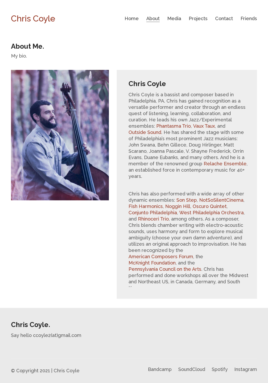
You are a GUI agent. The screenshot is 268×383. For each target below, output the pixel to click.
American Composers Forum (161, 256)
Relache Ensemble (225, 163)
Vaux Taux (204, 126)
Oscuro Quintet (210, 206)
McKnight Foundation (152, 263)
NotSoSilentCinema (221, 200)
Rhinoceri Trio (153, 219)
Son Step (186, 200)
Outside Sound (145, 132)
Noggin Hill (177, 206)
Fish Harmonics (146, 206)
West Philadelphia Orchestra (211, 212)
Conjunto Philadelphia (153, 212)
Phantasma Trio (173, 126)
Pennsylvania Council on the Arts (165, 269)
